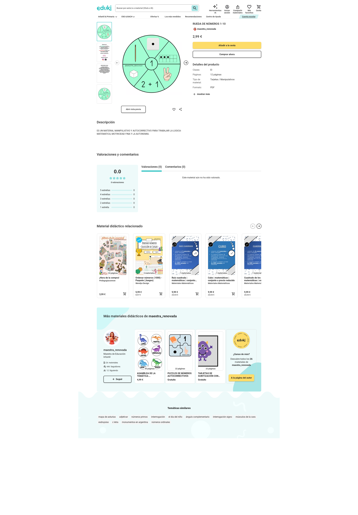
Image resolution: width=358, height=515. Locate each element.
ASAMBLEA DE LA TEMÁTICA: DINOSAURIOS (146, 374)
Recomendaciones (193, 16)
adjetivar (123, 417)
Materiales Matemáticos (183, 283)
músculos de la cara (245, 417)
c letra (115, 422)
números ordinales (161, 422)
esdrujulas (103, 422)
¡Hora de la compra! (109, 277)
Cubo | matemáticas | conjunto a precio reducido (221, 279)
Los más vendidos (173, 16)
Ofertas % (154, 16)
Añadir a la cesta (227, 45)
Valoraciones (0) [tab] (151, 166)
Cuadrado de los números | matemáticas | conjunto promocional (257, 279)
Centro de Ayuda (213, 16)
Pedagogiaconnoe (107, 280)
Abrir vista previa (133, 109)
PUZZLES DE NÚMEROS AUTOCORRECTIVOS (180, 374)
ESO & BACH (127, 16)
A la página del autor (241, 377)
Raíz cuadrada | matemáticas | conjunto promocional (183, 279)
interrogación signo (222, 417)
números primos (139, 417)
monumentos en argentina (135, 422)
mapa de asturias (107, 417)
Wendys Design (142, 283)
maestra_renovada (206, 29)
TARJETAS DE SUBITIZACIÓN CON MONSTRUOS (208, 374)
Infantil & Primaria (106, 16)
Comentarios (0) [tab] (175, 166)
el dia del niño (175, 417)
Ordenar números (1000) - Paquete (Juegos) (149, 279)
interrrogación (158, 417)
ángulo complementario (197, 417)
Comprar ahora (227, 54)
